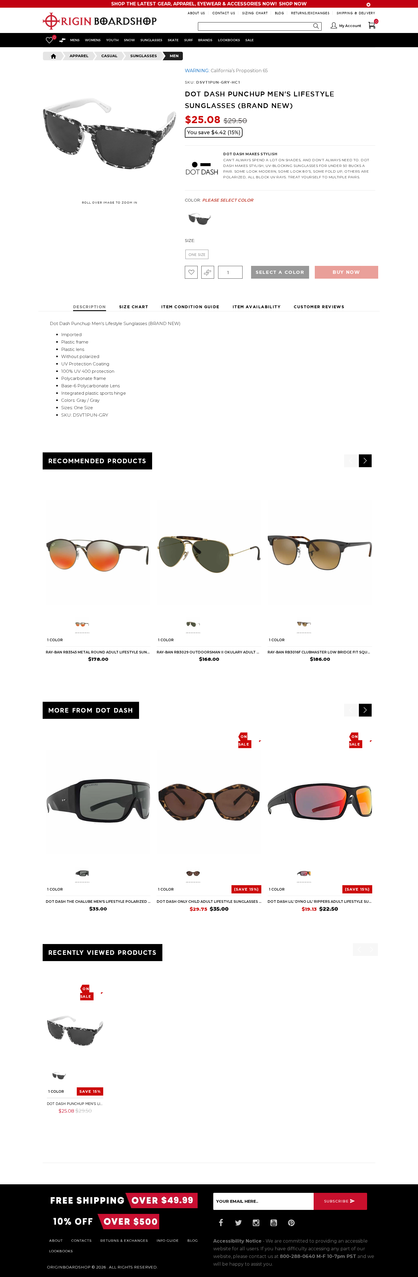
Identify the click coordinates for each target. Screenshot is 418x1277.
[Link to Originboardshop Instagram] (256, 1223)
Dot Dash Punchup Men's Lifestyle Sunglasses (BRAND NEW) (75, 1104)
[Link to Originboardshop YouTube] (273, 1223)
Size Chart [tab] (133, 307)
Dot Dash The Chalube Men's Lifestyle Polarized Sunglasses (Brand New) (98, 901)
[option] (98, 578)
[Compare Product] (62, 987)
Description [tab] (89, 307)
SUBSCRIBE (336, 1201)
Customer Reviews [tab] (319, 307)
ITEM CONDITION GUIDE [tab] (190, 307)
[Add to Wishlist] (191, 272)
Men (174, 55)
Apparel (79, 55)
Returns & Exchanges (124, 1240)
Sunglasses (143, 55)
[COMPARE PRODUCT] (207, 272)
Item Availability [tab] (257, 307)
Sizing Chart (255, 13)
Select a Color (280, 272)
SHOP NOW (293, 4)
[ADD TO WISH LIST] (50, 487)
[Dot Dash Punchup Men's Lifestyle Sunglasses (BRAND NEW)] (75, 1030)
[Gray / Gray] (200, 219)
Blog (279, 13)
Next (376, 219)
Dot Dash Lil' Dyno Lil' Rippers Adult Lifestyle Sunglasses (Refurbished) (320, 901)
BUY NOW (139, 670)
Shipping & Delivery (356, 13)
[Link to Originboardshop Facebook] (220, 1223)
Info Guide (168, 1240)
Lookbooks (61, 1251)
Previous (180, 219)
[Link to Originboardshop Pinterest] (291, 1223)
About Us (196, 13)
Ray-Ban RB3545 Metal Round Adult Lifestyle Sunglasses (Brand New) (98, 652)
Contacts (81, 1240)
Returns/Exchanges (310, 13)
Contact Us (223, 13)
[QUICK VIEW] (72, 487)
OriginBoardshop (68, 1267)
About (56, 1240)
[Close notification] (368, 4)
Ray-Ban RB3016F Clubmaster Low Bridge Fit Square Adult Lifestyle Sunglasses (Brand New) (320, 652)
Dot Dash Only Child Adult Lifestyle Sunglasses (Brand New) (209, 901)
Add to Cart (86, 1119)
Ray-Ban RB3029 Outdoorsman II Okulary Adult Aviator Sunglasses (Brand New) (209, 652)
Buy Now (346, 272)
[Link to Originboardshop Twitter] (238, 1223)
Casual (109, 55)
